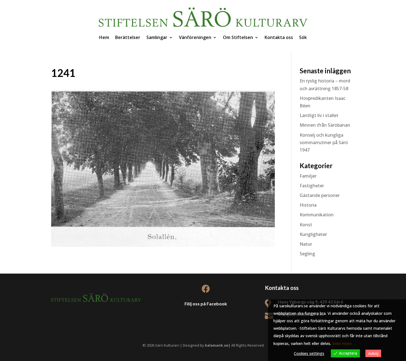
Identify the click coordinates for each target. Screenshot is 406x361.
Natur (306, 244)
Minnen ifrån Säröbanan (325, 125)
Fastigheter (312, 186)
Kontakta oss (279, 37)
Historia (308, 205)
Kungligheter (313, 234)
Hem (104, 37)
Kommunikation (317, 215)
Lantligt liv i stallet (319, 115)
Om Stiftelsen (238, 37)
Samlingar (156, 37)
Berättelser (127, 37)
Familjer (308, 176)
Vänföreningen (195, 37)
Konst (306, 225)
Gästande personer (320, 195)
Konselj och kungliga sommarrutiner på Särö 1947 (324, 142)
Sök (303, 37)
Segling (307, 254)
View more (342, 343)
